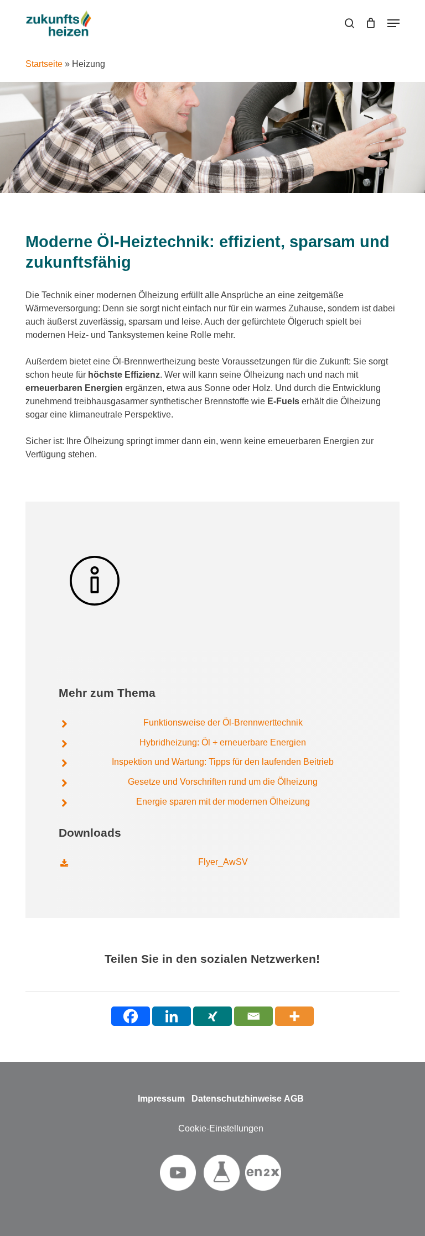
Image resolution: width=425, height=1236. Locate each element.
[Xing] (212, 1016)
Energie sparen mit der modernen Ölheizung (223, 801)
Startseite (44, 64)
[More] (294, 1016)
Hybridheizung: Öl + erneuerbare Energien (222, 742)
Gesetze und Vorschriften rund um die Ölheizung (223, 781)
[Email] (253, 1016)
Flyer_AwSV (223, 862)
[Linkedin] (171, 1016)
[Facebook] (130, 1016)
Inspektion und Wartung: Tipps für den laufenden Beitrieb (223, 761)
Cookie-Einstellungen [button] (220, 1128)
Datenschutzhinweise (236, 1098)
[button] (393, 23)
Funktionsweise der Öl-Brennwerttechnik (223, 722)
